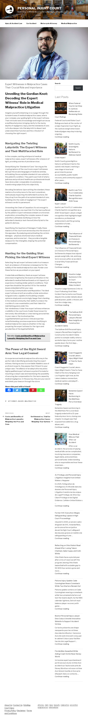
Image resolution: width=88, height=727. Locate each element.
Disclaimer (21, 711)
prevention (74, 705)
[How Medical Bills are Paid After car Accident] (61, 439)
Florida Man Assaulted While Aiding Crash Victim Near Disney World (68, 654)
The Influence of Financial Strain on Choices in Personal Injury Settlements (75, 239)
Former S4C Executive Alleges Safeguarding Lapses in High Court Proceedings (67, 515)
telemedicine (53, 707)
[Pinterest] (33, 390)
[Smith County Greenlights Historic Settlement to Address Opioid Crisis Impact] (61, 149)
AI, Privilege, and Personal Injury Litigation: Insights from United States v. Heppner (68, 477)
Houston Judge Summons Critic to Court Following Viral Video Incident (75, 279)
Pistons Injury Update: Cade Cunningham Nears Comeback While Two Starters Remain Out (68, 583)
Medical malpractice (69, 23)
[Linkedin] (25, 390)
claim (47, 705)
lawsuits (57, 705)
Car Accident (31, 23)
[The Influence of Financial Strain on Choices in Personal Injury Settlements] (61, 238)
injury (21, 401)
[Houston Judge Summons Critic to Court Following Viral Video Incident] (61, 279)
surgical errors (43, 707)
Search (57, 83)
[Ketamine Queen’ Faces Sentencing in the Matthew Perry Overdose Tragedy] (61, 396)
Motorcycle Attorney (49, 23)
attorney (12, 401)
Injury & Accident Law (13, 23)
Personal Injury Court (39, 8)
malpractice (30, 401)
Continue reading (62, 137)
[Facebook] (9, 390)
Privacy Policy (10, 711)
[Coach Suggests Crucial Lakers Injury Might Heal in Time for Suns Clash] (61, 358)
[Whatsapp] (41, 390)
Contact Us (17, 705)
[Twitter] (17, 390)
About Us (8, 705)
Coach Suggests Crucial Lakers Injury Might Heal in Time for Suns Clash (76, 358)
